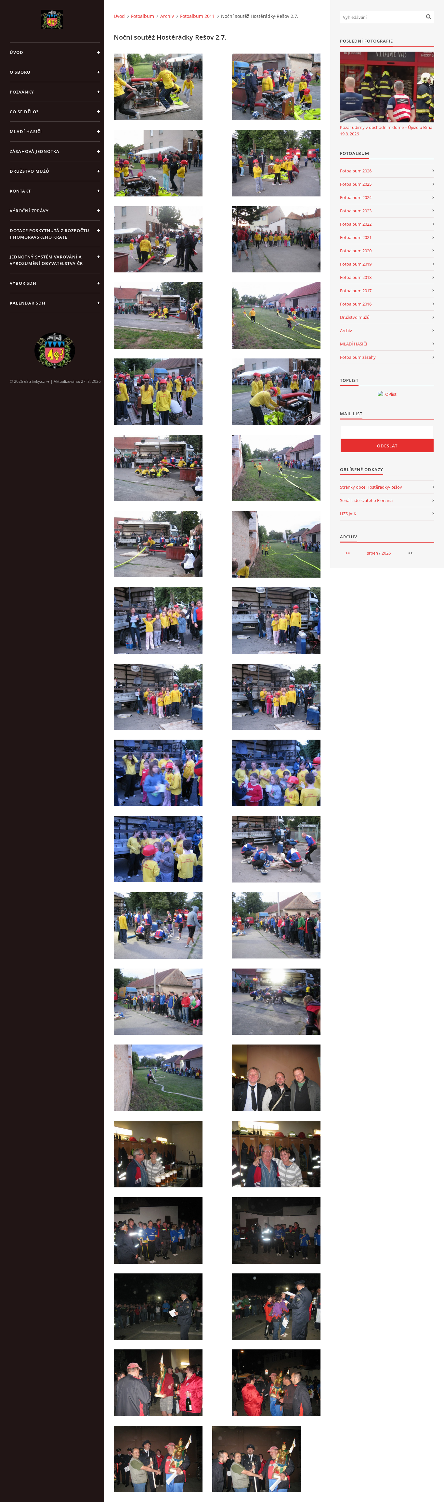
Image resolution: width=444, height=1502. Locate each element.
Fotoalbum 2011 (197, 16)
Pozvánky (22, 92)
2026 (386, 553)
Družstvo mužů (29, 171)
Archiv (167, 16)
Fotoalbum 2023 (356, 211)
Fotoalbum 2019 (356, 264)
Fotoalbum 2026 (356, 171)
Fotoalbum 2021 (356, 237)
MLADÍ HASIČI (353, 344)
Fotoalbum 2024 (356, 197)
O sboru (20, 72)
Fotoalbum (142, 16)
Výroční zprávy (29, 211)
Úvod (16, 52)
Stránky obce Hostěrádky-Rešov (371, 487)
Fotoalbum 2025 (356, 184)
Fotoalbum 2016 (356, 304)
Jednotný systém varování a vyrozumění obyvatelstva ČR (46, 260)
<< (347, 553)
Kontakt (20, 191)
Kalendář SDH (28, 303)
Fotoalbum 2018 (356, 277)
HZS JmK (348, 514)
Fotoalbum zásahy (358, 357)
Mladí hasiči (26, 131)
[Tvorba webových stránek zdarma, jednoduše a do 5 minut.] (48, 381)
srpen (372, 553)
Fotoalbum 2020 (356, 251)
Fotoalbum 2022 (356, 224)
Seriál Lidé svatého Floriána (366, 500)
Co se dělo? (24, 112)
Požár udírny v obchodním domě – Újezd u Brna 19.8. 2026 (386, 130)
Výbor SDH (23, 283)
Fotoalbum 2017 (356, 291)
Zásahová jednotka (34, 151)
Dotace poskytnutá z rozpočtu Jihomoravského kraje (49, 234)
